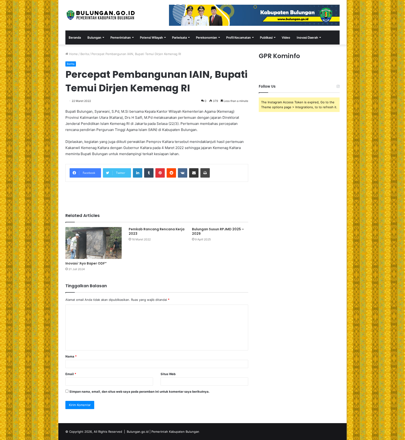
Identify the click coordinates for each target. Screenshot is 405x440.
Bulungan (94, 37)
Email (70, 374)
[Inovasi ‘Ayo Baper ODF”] (93, 243)
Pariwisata (179, 37)
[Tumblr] (149, 173)
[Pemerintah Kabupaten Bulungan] (100, 15)
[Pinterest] (160, 173)
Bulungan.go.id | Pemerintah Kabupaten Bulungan (163, 431)
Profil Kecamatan (238, 37)
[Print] (205, 173)
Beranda (75, 37)
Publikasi (266, 37)
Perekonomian (206, 37)
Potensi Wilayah (151, 37)
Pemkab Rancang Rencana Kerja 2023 (156, 231)
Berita (84, 54)
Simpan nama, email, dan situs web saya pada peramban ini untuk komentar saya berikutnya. (139, 391)
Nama (71, 356)
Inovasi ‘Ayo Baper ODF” (86, 263)
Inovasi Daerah (307, 37)
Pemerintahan (120, 37)
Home (73, 54)
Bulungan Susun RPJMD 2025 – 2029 (218, 231)
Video (286, 37)
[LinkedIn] (137, 173)
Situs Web (168, 374)
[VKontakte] (182, 173)
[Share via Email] (194, 173)
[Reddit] (171, 173)
